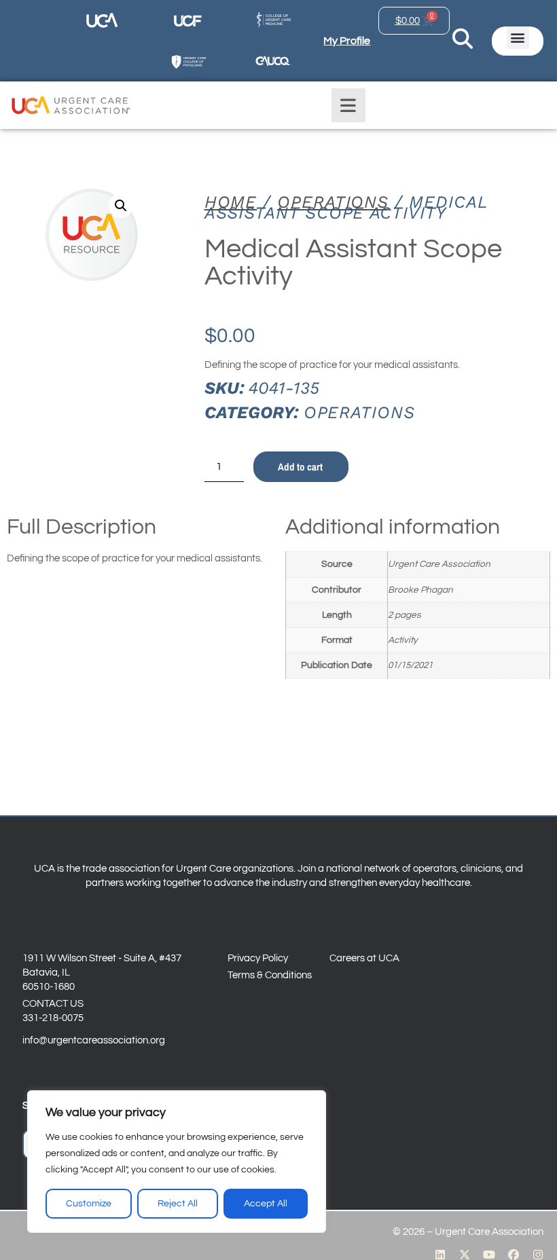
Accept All (265, 1203)
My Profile (346, 40)
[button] (518, 37)
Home (230, 202)
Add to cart (300, 467)
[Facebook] (513, 1254)
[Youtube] (489, 1254)
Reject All (178, 1203)
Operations (333, 202)
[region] (176, 1161)
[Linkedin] (440, 1254)
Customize (88, 1203)
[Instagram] (538, 1254)
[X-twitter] (464, 1254)
